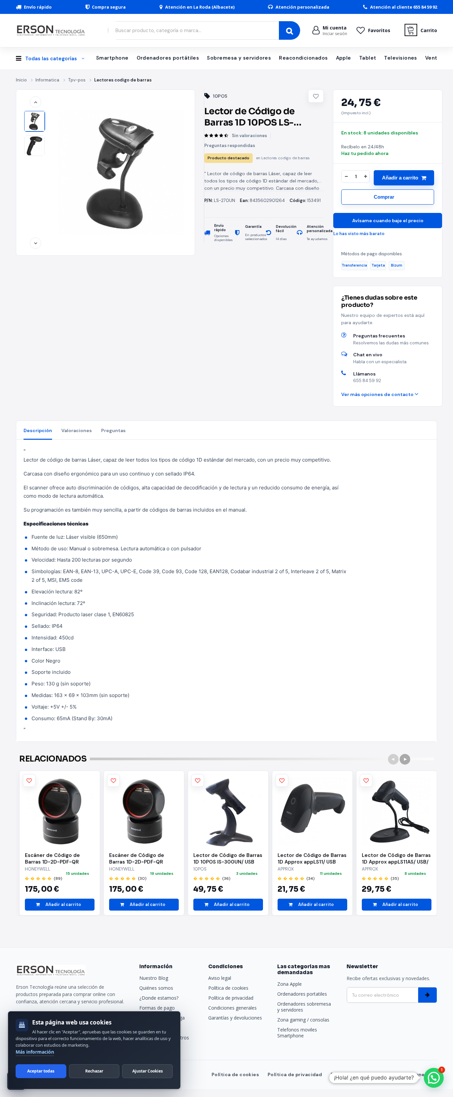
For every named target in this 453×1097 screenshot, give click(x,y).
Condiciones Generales (408, 1074)
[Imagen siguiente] (35, 243)
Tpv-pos (77, 80)
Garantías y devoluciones (235, 1018)
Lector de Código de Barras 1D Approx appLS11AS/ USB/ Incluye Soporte (396, 858)
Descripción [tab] (38, 430)
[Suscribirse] (427, 995)
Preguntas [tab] (113, 430)
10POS (220, 96)
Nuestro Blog (153, 978)
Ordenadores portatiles (302, 994)
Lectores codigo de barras (123, 80)
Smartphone (112, 58)
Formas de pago (157, 1008)
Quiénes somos (156, 988)
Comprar (384, 197)
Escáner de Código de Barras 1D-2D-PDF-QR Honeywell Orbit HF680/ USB (55, 858)
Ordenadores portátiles (168, 58)
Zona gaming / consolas (303, 1020)
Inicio (21, 80)
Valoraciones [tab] (76, 430)
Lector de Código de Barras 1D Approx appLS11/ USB (312, 858)
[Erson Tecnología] (52, 30)
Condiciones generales (232, 1008)
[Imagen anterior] (35, 102)
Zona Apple (289, 984)
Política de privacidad (230, 998)
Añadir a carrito (400, 177)
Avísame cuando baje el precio (387, 221)
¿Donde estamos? (158, 998)
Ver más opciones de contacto (378, 394)
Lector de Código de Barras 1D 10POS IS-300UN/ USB (227, 858)
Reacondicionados (303, 58)
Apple (343, 58)
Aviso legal (219, 978)
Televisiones (400, 58)
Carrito (429, 30)
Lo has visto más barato (358, 233)
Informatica (47, 80)
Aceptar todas (40, 1071)
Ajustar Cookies (147, 1071)
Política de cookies (228, 988)
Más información (35, 1052)
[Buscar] (289, 30)
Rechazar (94, 1071)
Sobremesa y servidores (239, 58)
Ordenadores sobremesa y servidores (304, 1007)
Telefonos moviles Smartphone (297, 1032)
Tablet (367, 58)
